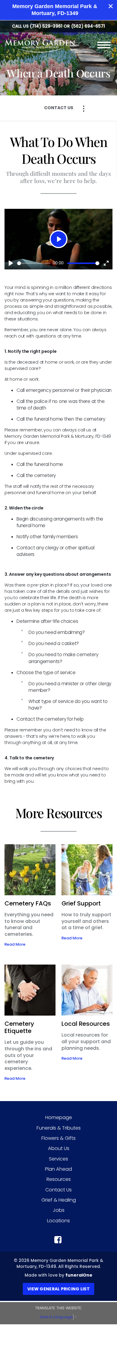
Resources (58, 1179)
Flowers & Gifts (58, 1138)
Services (58, 1158)
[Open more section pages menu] (84, 109)
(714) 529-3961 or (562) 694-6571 (67, 26)
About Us (58, 1148)
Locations (58, 1220)
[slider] (33, 263)
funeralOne (78, 1275)
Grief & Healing (58, 1199)
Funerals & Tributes (59, 1127)
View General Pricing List (58, 1289)
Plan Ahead (58, 1169)
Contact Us (58, 1189)
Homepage (58, 1117)
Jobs (58, 1210)
